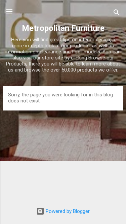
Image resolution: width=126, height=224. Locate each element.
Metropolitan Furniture (63, 28)
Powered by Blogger (67, 211)
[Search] (117, 13)
